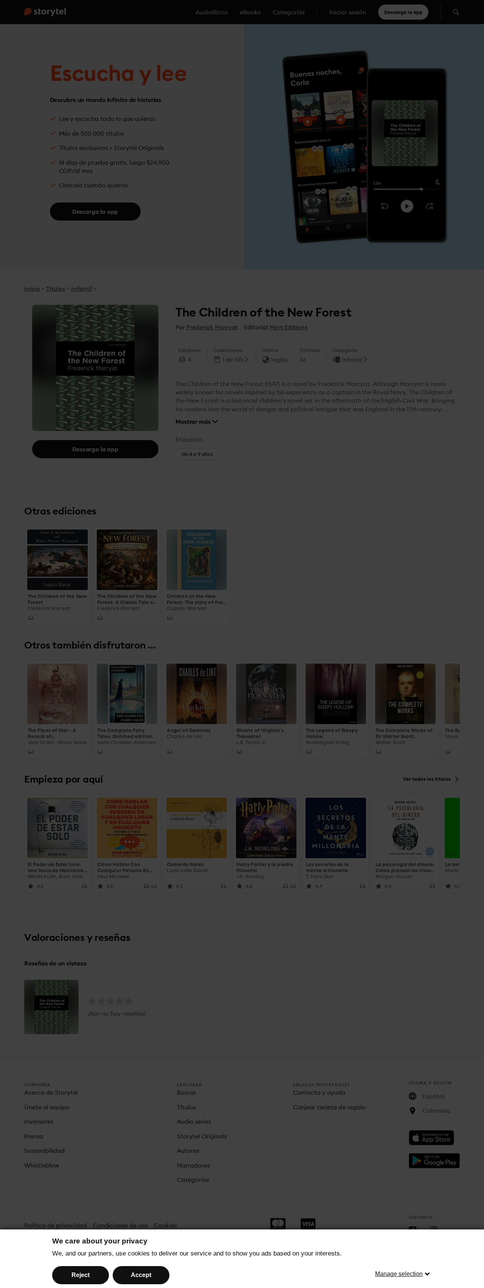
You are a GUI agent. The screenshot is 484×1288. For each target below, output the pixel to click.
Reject (80, 1275)
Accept (141, 1275)
